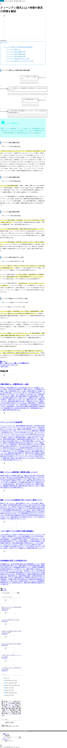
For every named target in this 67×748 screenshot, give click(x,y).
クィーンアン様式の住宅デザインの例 (18, 58)
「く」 (4, 363)
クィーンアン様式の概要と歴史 (16, 51)
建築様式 (26, 363)
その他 (4, 361)
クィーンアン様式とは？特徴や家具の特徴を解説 (18, 47)
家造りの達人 (5, 725)
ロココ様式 (19, 363)
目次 (1, 42)
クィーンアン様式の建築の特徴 (16, 54)
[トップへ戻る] (1, 745)
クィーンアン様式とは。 (14, 49)
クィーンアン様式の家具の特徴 (16, 56)
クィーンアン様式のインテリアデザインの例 (20, 61)
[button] (17, 365)
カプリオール (11, 363)
